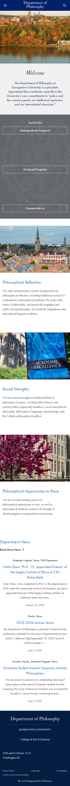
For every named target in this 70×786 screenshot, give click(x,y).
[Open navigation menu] (5, 5)
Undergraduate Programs (35, 130)
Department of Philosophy (35, 720)
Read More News (10, 549)
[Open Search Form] (64, 5)
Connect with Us (35, 208)
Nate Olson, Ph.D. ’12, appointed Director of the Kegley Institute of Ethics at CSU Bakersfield (35, 572)
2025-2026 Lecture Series (35, 622)
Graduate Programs (35, 169)
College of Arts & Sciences (35, 739)
